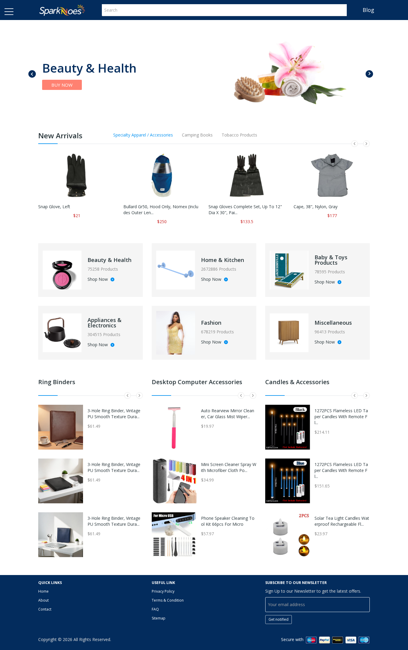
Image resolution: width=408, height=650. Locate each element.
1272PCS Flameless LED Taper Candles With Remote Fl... (341, 416)
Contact (44, 609)
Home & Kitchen (222, 259)
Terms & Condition (168, 600)
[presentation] (32, 74)
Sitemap (158, 618)
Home (43, 591)
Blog (368, 9)
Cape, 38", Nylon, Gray (316, 206)
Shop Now (98, 279)
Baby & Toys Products (331, 260)
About (43, 600)
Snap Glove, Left (54, 206)
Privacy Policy (163, 591)
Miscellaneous (333, 322)
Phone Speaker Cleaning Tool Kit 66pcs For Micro (227, 521)
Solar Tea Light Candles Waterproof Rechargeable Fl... (342, 521)
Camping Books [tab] (197, 135)
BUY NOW (62, 85)
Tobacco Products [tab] (239, 135)
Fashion (211, 322)
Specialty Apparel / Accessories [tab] (143, 135)
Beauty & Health (109, 259)
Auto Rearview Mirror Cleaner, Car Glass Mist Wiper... (227, 413)
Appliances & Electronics (105, 322)
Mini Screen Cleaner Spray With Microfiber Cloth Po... (228, 467)
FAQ (155, 609)
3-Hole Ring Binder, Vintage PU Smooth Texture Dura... (114, 413)
